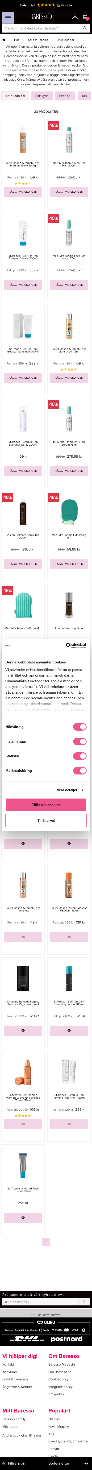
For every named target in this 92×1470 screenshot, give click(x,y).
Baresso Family (13, 1419)
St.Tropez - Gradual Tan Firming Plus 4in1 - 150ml (69, 1096)
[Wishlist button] (65, 16)
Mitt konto (10, 1426)
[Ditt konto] (75, 17)
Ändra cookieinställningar (21, 1435)
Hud (17, 40)
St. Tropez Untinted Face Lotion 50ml (23, 1190)
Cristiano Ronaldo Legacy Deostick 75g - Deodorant (23, 1003)
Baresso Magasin (61, 1364)
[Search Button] (85, 28)
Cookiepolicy (58, 1379)
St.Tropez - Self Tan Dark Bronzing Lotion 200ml (69, 1003)
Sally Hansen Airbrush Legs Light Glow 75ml (69, 350)
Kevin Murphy (58, 1426)
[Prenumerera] (83, 1301)
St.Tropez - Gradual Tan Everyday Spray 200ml (23, 443)
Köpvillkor (9, 1372)
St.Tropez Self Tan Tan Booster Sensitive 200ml (23, 350)
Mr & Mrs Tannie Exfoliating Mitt (69, 536)
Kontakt (8, 1364)
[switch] (80, 741)
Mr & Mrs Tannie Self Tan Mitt (23, 628)
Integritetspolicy (60, 1387)
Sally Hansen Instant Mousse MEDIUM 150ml (69, 909)
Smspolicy (56, 1394)
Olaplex (54, 1419)
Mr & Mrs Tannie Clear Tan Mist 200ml (69, 164)
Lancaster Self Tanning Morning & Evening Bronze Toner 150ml (23, 1097)
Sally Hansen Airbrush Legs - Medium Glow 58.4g (23, 164)
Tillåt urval (46, 820)
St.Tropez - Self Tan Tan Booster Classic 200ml (23, 257)
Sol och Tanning (38, 40)
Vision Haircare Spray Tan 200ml (23, 536)
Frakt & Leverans (15, 1379)
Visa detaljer (67, 790)
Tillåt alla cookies (46, 805)
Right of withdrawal (46, 1315)
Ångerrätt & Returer (17, 1387)
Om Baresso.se (59, 1372)
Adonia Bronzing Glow (69, 628)
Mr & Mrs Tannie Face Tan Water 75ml (69, 257)
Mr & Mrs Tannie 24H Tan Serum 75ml (69, 443)
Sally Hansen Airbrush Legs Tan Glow (23, 909)
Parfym (53, 1449)
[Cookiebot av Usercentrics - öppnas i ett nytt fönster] (66, 646)
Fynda (53, 1456)
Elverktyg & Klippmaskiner (68, 1441)
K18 (51, 1434)
